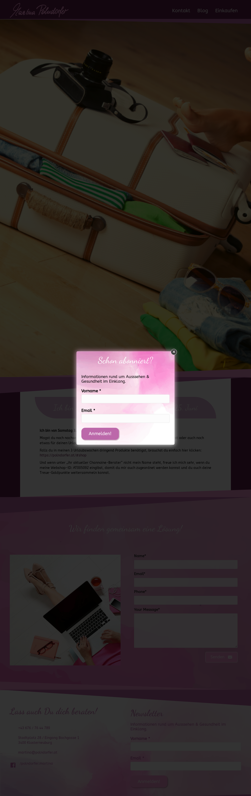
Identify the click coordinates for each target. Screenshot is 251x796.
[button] (174, 352)
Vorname (91, 391)
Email (88, 410)
